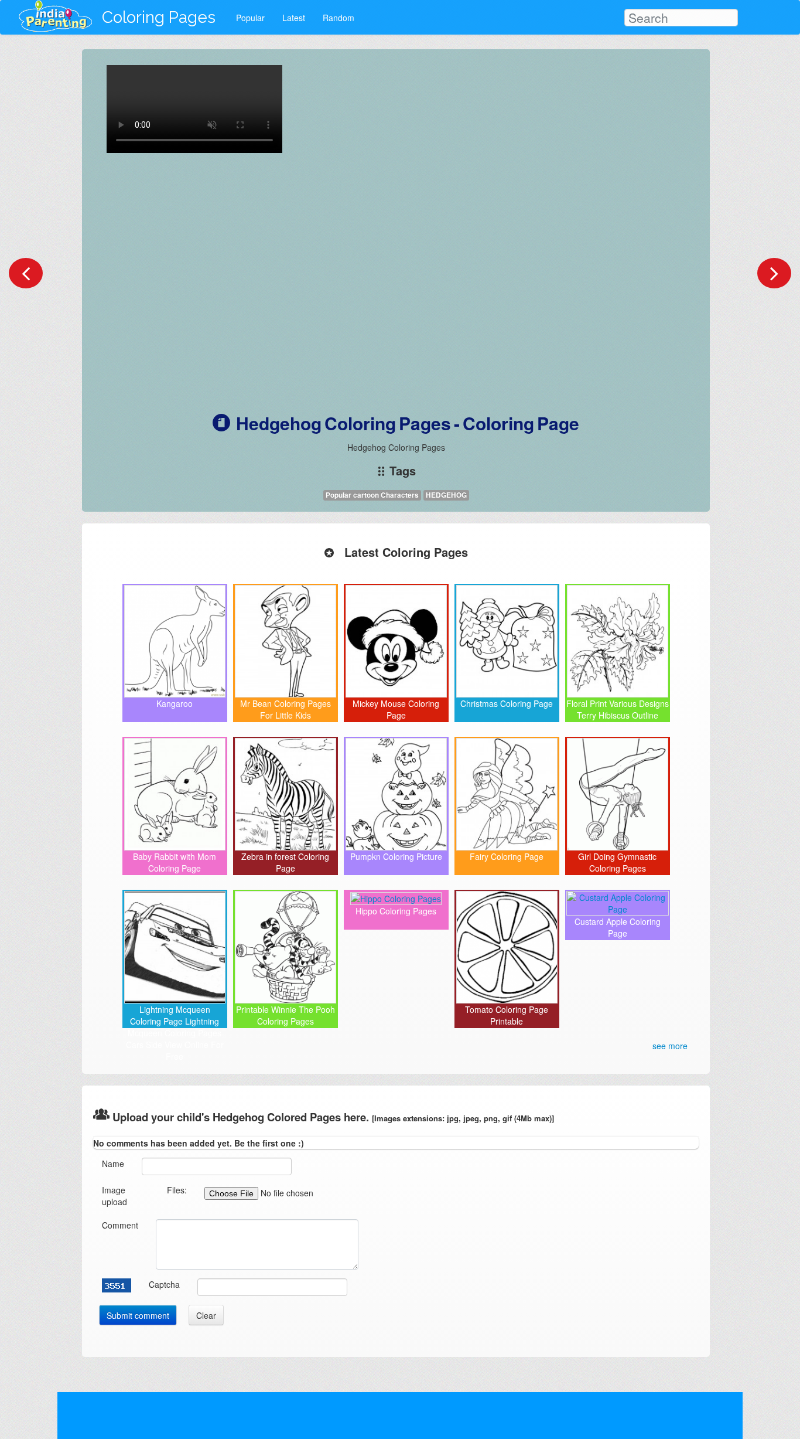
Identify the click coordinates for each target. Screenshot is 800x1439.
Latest (293, 17)
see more (670, 1046)
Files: (177, 1190)
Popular (250, 17)
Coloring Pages (159, 17)
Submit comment (138, 1315)
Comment (120, 1225)
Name (113, 1163)
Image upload (114, 1195)
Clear (206, 1315)
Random (338, 17)
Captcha (164, 1284)
